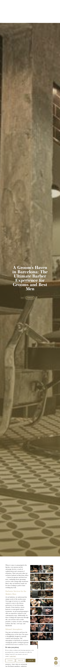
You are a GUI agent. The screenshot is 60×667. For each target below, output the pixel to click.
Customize (10, 660)
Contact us (30, 297)
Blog (26, 7)
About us (44, 3)
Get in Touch (42, 7)
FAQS (33, 7)
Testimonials (17, 7)
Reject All (20, 660)
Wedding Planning (18, 3)
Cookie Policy (12, 656)
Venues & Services (32, 3)
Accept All (30, 660)
